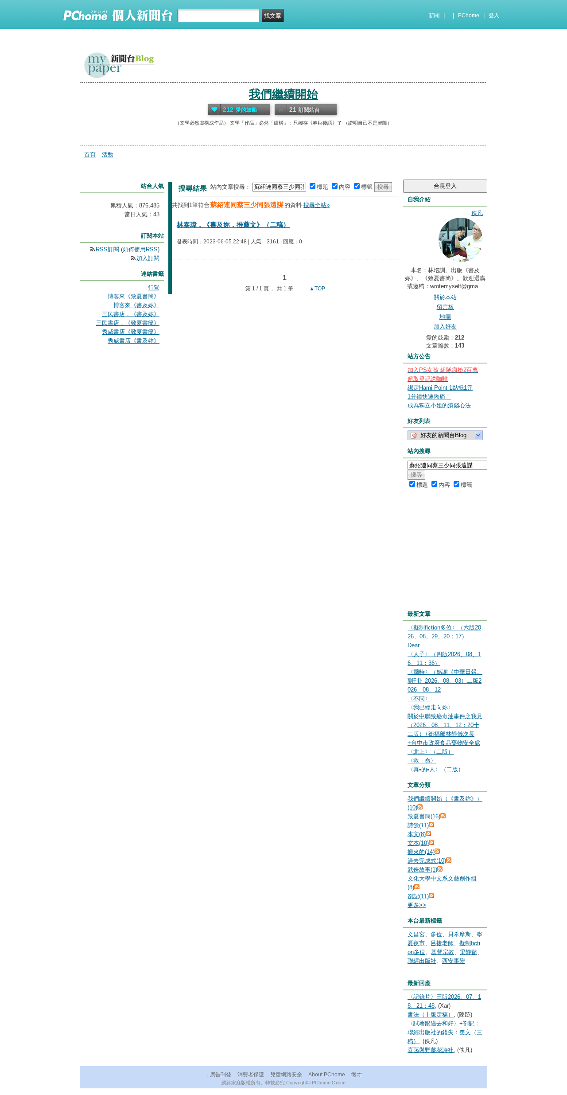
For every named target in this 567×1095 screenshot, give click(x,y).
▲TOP (316, 288)
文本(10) (418, 843)
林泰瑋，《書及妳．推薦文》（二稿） (233, 224)
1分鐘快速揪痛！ (429, 396)
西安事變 (453, 961)
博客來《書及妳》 (136, 305)
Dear (413, 645)
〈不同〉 (419, 698)
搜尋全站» (316, 205)
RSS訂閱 (107, 249)
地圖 (445, 316)
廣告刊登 (220, 1075)
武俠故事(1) (422, 869)
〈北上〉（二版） (431, 751)
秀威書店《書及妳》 (133, 340)
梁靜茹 (468, 952)
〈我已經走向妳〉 (431, 707)
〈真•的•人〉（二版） (436, 769)
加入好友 (445, 326)
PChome (468, 15)
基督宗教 (442, 952)
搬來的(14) (421, 852)
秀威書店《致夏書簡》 (130, 331)
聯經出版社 (422, 961)
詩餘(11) (418, 825)
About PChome (326, 1075)
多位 (436, 934)
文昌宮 (416, 934)
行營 (153, 287)
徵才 (356, 1075)
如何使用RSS (140, 249)
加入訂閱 (147, 258)
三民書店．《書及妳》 (130, 314)
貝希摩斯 (459, 934)
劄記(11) (418, 896)
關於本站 (445, 297)
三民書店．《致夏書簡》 (127, 323)
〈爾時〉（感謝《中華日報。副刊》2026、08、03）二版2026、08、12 (445, 681)
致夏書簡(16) (424, 816)
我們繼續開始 (283, 94)
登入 (494, 15)
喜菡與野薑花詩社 (431, 1050)
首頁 (90, 154)
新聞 (434, 15)
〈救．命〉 (422, 760)
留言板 (445, 307)
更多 (417, 905)
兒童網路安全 (286, 1075)
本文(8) (417, 834)
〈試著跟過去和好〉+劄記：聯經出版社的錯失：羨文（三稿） (445, 1032)
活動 (107, 154)
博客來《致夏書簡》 (133, 296)
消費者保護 (250, 1075)
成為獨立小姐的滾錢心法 (439, 405)
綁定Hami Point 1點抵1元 (440, 387)
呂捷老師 (442, 943)
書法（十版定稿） (431, 1014)
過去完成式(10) (427, 860)
